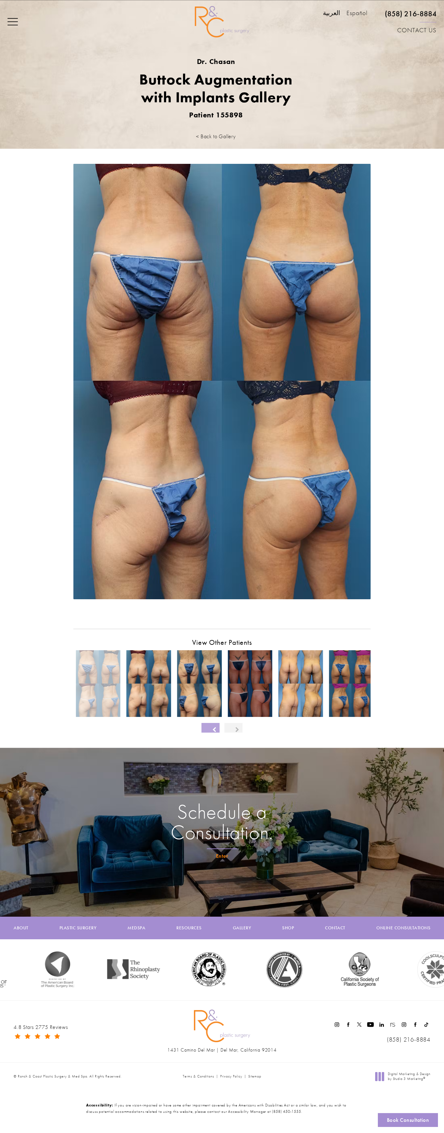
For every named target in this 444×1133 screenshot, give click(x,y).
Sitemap (254, 1076)
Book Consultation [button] (408, 1119)
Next (359, 613)
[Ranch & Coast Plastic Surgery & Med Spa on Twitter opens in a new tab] (359, 1024)
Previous (90, 613)
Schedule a (222, 821)
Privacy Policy (231, 1076)
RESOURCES (189, 928)
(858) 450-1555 (286, 1111)
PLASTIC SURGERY (78, 928)
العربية (331, 13)
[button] (13, 22)
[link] (410, 16)
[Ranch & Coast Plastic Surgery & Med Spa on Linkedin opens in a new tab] (382, 1024)
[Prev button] (210, 728)
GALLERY (242, 928)
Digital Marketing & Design (409, 1076)
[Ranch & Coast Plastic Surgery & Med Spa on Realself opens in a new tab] (393, 1024)
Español (357, 13)
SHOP (288, 928)
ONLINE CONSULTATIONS (403, 928)
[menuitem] (337, 1024)
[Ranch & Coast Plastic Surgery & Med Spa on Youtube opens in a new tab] (370, 1024)
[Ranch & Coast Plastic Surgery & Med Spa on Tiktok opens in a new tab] (426, 1024)
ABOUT (21, 928)
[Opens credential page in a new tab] (237, 969)
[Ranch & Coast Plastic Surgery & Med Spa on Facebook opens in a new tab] (348, 1024)
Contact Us (416, 30)
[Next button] (233, 728)
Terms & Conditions (198, 1076)
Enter (222, 855)
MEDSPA (136, 928)
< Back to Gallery (216, 136)
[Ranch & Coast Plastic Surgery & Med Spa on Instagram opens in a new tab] (337, 1024)
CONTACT (335, 928)
